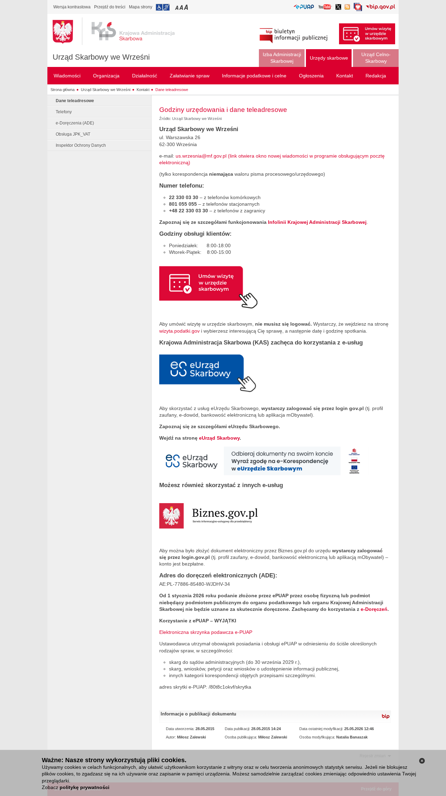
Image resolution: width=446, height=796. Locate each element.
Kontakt (143, 90)
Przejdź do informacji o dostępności (163, 7)
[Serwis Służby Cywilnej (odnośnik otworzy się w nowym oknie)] (358, 9)
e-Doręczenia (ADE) (75, 123)
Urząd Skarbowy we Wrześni (101, 57)
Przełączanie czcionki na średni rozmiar (181, 7)
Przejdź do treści (109, 7)
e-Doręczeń (374, 609)
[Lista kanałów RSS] (347, 7)
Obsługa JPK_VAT (73, 134)
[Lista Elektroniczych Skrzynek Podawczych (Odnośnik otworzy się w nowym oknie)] (303, 7)
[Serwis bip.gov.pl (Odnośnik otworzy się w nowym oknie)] (380, 7)
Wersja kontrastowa (72, 7)
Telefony (64, 111)
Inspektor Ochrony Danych (81, 145)
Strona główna (63, 90)
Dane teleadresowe (171, 90)
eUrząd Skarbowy (219, 438)
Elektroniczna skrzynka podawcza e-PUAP (205, 632)
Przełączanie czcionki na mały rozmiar (177, 7)
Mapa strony (140, 7)
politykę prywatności (84, 787)
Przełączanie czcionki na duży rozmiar (186, 7)
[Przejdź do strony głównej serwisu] (119, 31)
